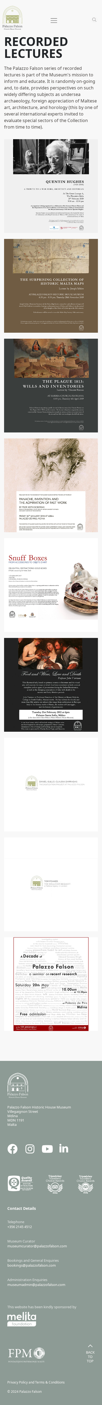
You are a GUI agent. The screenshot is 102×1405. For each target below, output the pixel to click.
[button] (51, 22)
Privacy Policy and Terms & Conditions (37, 1382)
